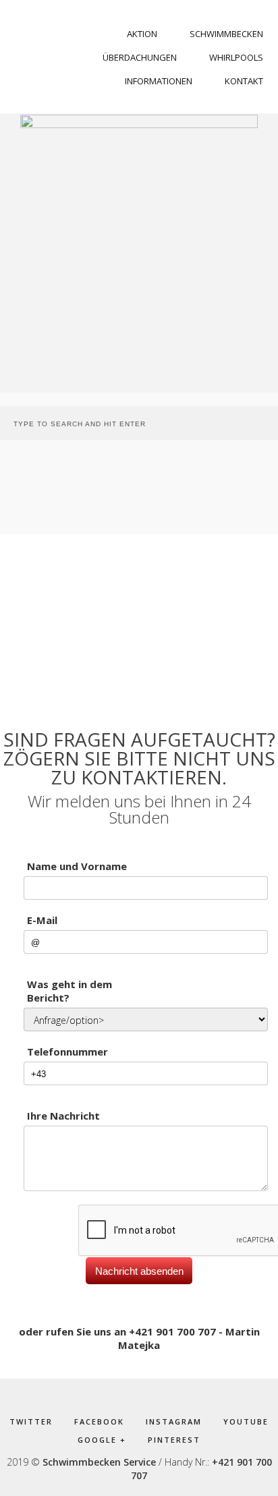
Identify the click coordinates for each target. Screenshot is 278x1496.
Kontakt (244, 81)
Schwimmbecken (226, 34)
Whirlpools (236, 57)
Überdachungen (140, 57)
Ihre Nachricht (63, 1115)
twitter (31, 1421)
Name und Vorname (77, 866)
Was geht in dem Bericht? (69, 990)
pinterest (174, 1440)
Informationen (158, 81)
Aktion (142, 34)
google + (102, 1440)
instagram (174, 1421)
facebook (99, 1421)
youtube (246, 1421)
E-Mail (42, 920)
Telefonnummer (67, 1051)
